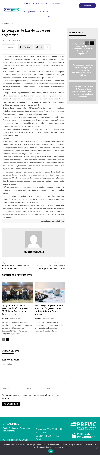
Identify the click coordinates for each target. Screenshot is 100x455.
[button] (49, 17)
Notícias (11, 24)
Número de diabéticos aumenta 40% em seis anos (16, 267)
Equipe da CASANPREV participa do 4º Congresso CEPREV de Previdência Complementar (15, 309)
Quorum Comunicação (33, 252)
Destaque (5, 318)
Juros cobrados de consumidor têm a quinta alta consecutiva (51, 267)
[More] (48, 47)
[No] (96, 448)
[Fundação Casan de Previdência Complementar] (11, 10)
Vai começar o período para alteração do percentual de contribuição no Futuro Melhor (49, 309)
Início (4, 24)
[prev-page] (3, 339)
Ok (50, 451)
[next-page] (7, 339)
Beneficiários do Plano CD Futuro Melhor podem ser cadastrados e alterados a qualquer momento (83, 91)
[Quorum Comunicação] (33, 239)
